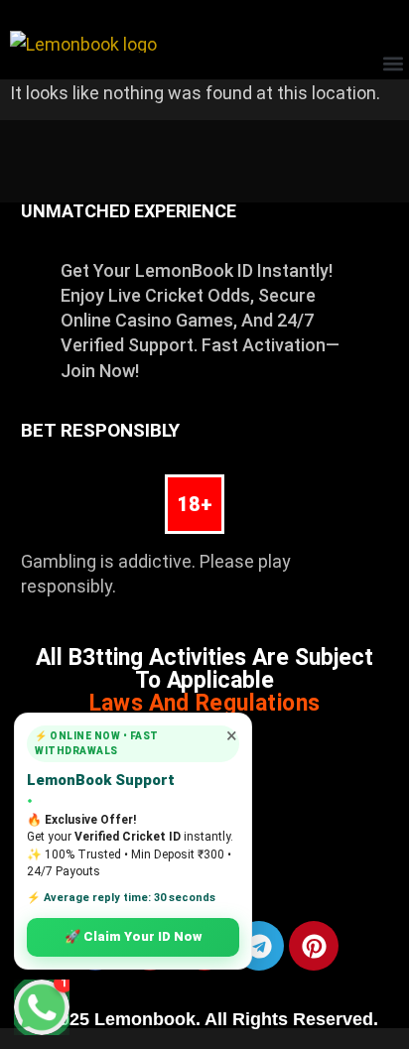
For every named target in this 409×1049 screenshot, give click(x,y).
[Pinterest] (314, 946)
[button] (392, 63)
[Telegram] (259, 946)
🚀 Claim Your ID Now (133, 936)
